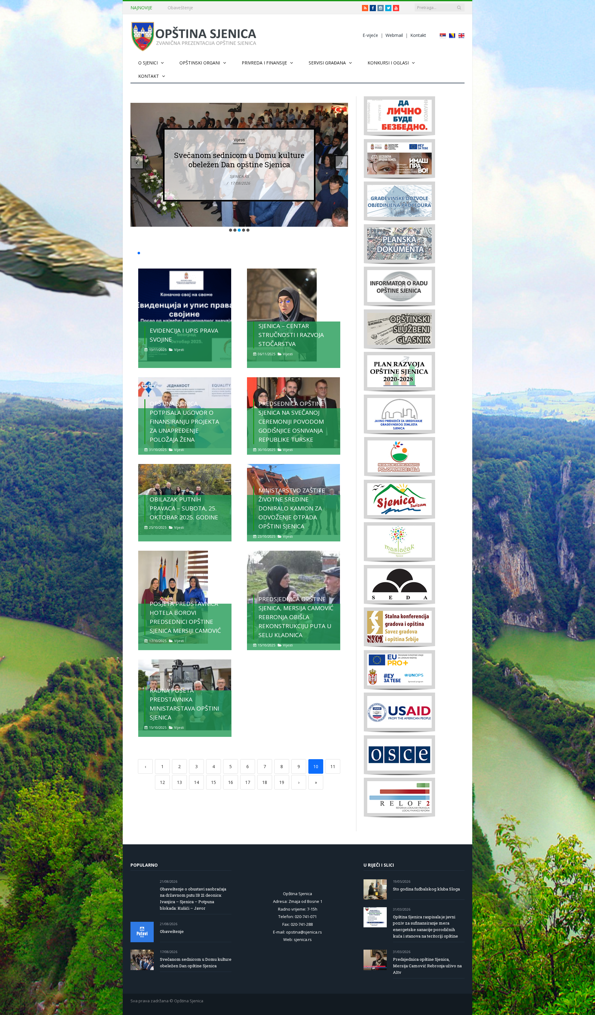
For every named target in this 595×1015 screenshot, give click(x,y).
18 (264, 782)
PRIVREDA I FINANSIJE (264, 63)
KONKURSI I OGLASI (388, 63)
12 (162, 782)
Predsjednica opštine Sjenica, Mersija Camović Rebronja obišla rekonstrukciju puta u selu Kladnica (295, 617)
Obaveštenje (180, 8)
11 (332, 766)
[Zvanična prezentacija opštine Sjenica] (193, 35)
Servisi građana (327, 63)
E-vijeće (370, 35)
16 (230, 782)
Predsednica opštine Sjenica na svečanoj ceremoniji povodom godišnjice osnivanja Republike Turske (291, 422)
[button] (230, 230)
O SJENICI (148, 63)
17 (247, 782)
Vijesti (179, 349)
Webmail (394, 35)
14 (196, 782)
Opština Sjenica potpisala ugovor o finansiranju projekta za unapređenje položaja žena (184, 422)
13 (179, 782)
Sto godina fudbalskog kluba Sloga (426, 889)
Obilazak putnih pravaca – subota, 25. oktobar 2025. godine (184, 508)
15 (213, 782)
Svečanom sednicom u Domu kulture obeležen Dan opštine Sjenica (195, 962)
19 (281, 782)
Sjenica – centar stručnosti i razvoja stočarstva (291, 335)
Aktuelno (239, 130)
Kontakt (418, 35)
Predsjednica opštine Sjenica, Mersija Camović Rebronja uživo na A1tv (427, 965)
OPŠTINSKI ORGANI (199, 63)
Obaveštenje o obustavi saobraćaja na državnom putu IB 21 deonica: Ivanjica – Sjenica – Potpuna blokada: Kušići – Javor (239, 160)
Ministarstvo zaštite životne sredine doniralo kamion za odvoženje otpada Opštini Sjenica (291, 508)
